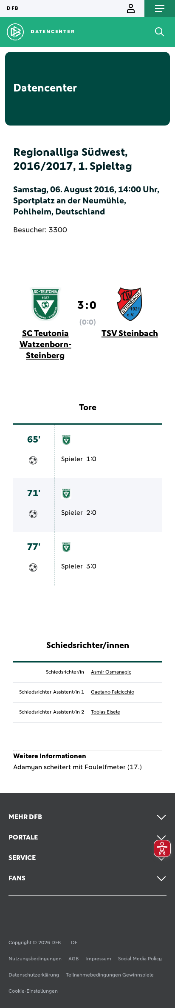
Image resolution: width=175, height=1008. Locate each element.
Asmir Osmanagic (111, 672)
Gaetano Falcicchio (112, 692)
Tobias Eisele (105, 712)
